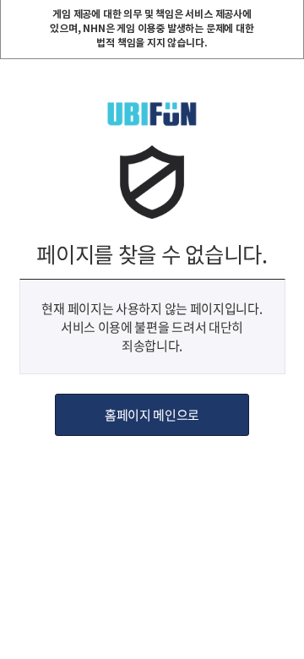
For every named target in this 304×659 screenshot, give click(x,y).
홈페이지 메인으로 (152, 415)
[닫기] (290, 14)
